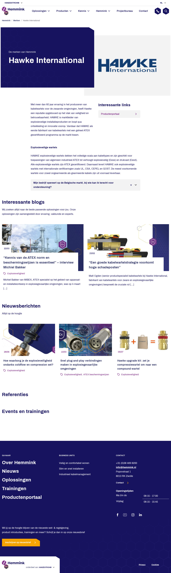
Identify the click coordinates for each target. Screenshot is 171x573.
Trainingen (14, 488)
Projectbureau (125, 11)
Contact (143, 11)
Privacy (142, 565)
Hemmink (6, 21)
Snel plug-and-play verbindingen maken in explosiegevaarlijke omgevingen (81, 364)
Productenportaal (110, 114)
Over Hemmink (19, 462)
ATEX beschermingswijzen (96, 374)
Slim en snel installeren (71, 468)
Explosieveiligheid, (73, 374)
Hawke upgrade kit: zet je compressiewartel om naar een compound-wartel (137, 364)
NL (161, 3)
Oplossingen (16, 479)
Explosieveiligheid (16, 273)
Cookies (155, 565)
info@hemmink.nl (126, 467)
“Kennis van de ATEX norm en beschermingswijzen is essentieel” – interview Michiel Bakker (38, 262)
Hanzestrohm (12, 3)
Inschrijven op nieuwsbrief (18, 542)
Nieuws (10, 471)
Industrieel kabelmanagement (75, 474)
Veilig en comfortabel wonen (74, 463)
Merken (16, 21)
